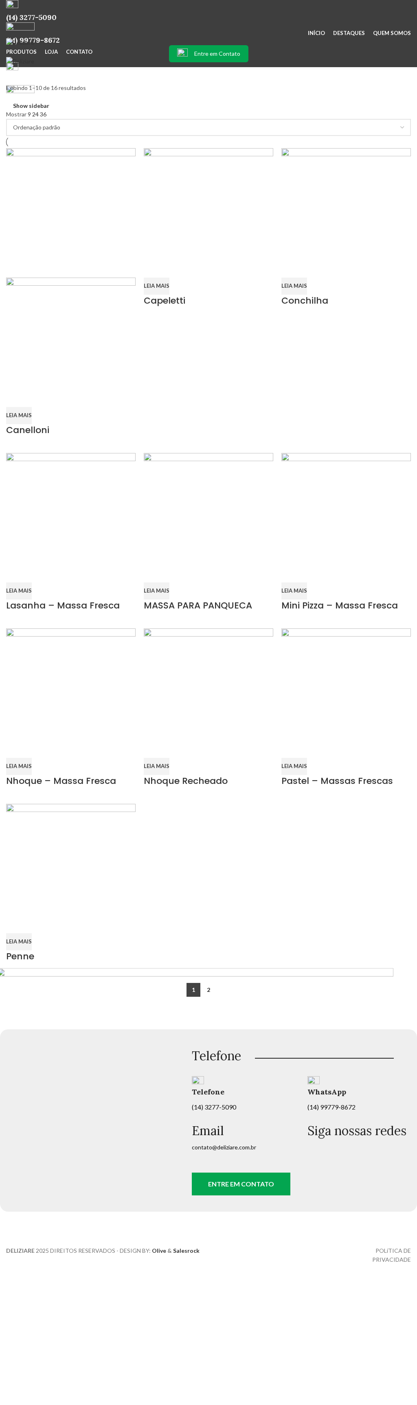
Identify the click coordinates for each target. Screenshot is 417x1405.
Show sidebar (31, 106)
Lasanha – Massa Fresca (63, 605)
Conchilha (304, 300)
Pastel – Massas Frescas (337, 781)
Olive (159, 1250)
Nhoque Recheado (186, 781)
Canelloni (27, 430)
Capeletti (164, 300)
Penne (20, 956)
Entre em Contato (217, 53)
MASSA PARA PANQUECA (198, 605)
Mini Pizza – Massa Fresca (339, 605)
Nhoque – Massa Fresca (61, 781)
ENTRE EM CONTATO (241, 1184)
